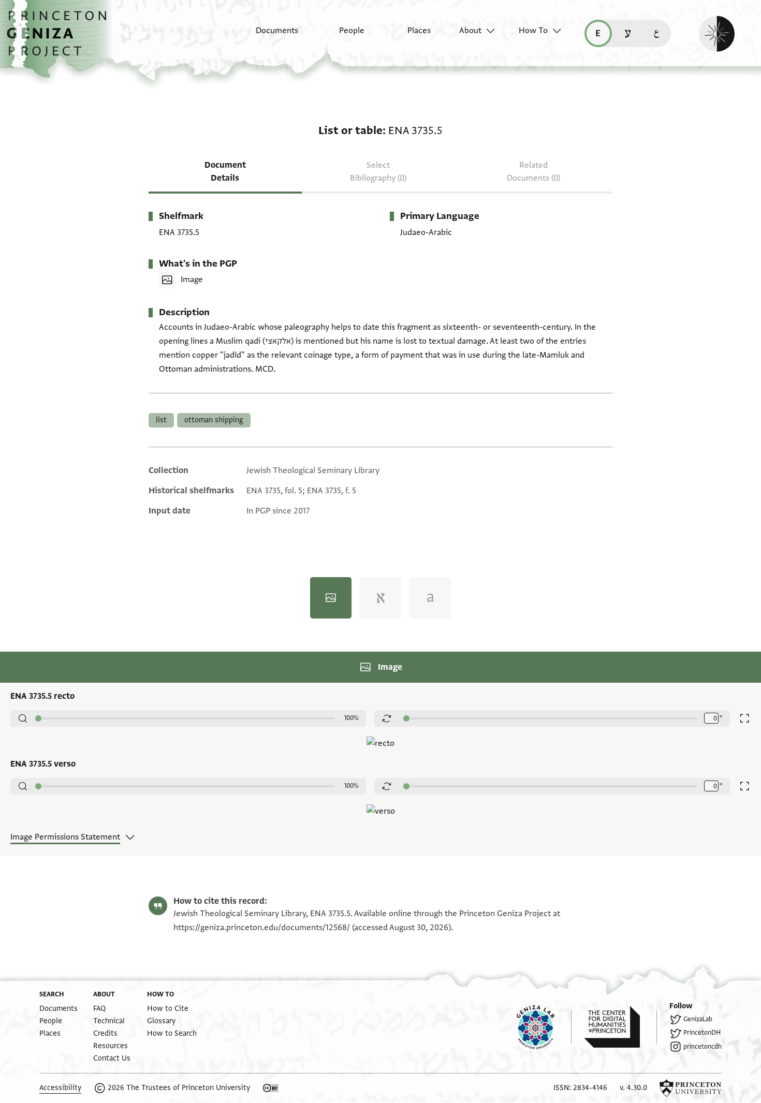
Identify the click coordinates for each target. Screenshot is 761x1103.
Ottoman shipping (213, 420)
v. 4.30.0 (633, 1088)
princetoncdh (702, 1046)
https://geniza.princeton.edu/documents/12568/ (261, 927)
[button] (60, 39)
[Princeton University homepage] (691, 1088)
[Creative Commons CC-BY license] (270, 1088)
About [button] (470, 30)
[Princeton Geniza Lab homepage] (544, 1027)
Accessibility (60, 1088)
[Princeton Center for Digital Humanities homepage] (620, 1027)
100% (351, 718)
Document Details (225, 171)
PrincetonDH (702, 1032)
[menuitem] (268, 35)
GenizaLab (697, 1019)
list (161, 420)
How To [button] (533, 30)
